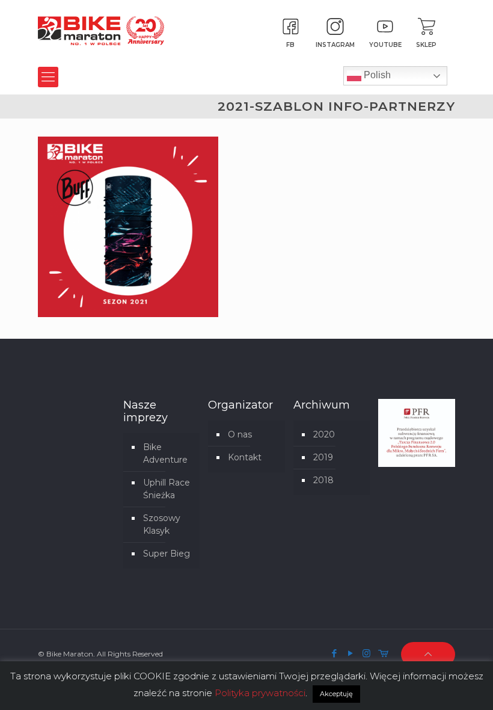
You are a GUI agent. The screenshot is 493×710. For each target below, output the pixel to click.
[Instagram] (366, 653)
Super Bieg (166, 553)
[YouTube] (350, 653)
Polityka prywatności (260, 693)
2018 (323, 480)
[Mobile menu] (48, 77)
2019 (323, 457)
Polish (376, 75)
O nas (240, 434)
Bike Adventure (165, 453)
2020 (324, 434)
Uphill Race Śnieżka (166, 489)
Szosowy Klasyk (161, 524)
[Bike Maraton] (101, 30)
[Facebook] (334, 653)
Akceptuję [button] (336, 694)
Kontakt (245, 457)
